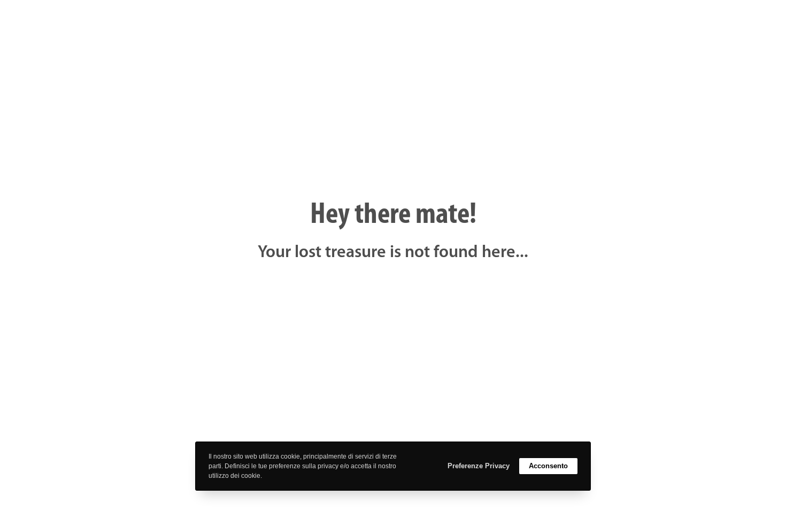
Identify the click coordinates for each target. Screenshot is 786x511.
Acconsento (548, 466)
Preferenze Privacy (479, 466)
